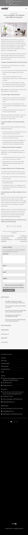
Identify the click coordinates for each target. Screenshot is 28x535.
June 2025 (4, 342)
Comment (6, 254)
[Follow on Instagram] (14, 524)
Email (4, 272)
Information (4, 334)
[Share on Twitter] (13, 226)
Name (5, 265)
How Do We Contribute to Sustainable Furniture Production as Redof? (15, 311)
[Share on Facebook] (10, 226)
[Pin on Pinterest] (18, 226)
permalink (14, 232)
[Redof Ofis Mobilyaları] (12, 8)
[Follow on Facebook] (12, 524)
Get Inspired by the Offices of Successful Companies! (13, 315)
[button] (26, 8)
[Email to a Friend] (15, 226)
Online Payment (15, 4)
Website (5, 278)
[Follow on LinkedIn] (15, 524)
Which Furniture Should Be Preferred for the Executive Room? (15, 320)
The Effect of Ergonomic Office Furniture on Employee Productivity (15, 302)
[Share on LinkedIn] (20, 226)
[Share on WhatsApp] (8, 226)
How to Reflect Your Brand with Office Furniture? (15, 306)
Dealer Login (18, 1)
